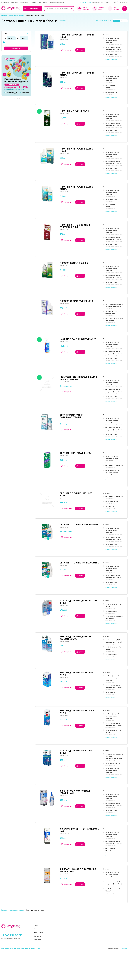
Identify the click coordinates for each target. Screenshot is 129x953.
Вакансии (14, 2)
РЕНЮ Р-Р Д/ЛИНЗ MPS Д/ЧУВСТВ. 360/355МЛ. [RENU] (76, 637)
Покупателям (24, 2)
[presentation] (4, 74)
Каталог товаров (34, 8)
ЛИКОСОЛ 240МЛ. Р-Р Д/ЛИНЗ (74, 263)
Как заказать (43, 2)
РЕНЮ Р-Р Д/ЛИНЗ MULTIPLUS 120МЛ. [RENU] (77, 673)
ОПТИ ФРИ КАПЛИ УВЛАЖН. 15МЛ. (75, 453)
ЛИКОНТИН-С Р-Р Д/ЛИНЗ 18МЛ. (74, 111)
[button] (14, 98)
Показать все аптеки (111, 59)
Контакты (34, 2)
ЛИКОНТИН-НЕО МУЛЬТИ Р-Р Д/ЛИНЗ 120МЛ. (77, 36)
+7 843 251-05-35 (85, 2)
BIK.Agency (124, 948)
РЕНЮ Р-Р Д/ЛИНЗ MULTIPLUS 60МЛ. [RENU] (76, 752)
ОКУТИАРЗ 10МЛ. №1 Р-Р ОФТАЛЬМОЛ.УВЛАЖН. (71, 416)
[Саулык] (10, 8)
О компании (5, 2)
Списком (117, 21)
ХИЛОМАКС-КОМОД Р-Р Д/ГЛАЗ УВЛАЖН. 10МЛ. (79, 830)
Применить (16, 48)
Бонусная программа (57, 2)
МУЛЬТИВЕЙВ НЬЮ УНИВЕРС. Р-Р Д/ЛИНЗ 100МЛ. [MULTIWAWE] (78, 378)
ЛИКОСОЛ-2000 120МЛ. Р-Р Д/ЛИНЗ (76, 301)
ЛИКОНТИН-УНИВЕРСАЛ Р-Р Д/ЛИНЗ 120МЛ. (76, 150)
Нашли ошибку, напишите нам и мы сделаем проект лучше (20, 948)
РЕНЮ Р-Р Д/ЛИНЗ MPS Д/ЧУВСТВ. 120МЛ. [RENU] (79, 602)
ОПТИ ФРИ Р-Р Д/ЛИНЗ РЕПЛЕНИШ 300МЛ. (79, 525)
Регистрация (123, 2)
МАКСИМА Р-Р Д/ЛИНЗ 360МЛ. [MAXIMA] (78, 339)
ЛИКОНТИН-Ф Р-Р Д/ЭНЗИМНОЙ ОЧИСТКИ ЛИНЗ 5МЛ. (75, 226)
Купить (81, 50)
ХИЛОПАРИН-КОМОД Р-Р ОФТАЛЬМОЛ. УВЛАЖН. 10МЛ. (78, 870)
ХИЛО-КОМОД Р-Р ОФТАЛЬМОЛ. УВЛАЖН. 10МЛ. (75, 792)
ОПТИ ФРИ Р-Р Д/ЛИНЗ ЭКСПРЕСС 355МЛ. (79, 563)
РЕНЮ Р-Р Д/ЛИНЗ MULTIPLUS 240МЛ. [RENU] (77, 711)
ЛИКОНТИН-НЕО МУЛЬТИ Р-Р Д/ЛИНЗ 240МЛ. (77, 74)
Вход (114, 2)
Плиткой (123, 21)
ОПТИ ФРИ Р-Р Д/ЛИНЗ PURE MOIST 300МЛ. (76, 494)
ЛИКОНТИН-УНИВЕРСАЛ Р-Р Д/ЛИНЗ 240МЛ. (76, 188)
